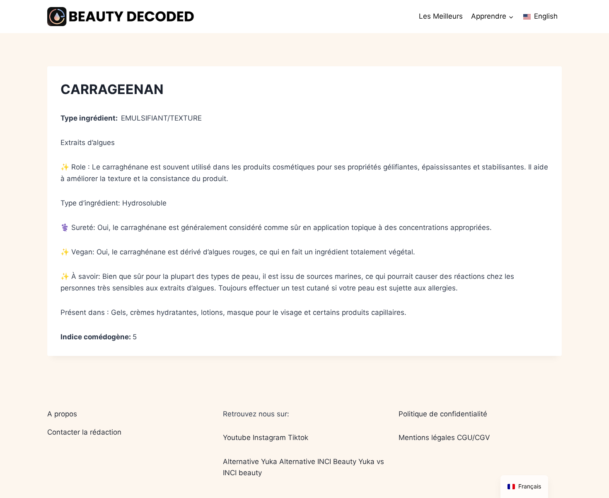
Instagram (269, 437)
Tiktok (298, 437)
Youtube (237, 437)
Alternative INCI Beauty (317, 461)
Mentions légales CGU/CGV (444, 437)
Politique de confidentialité (443, 414)
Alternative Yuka (250, 461)
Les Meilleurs (441, 16)
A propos (62, 414)
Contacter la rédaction (84, 432)
